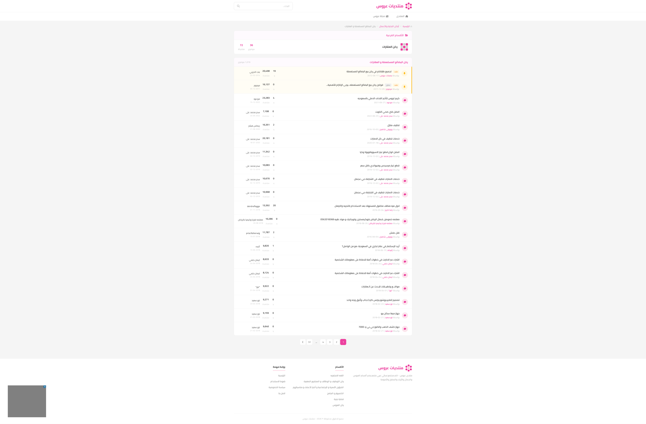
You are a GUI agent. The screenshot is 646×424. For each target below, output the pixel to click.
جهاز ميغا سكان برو (390, 313)
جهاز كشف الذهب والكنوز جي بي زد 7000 (379, 327)
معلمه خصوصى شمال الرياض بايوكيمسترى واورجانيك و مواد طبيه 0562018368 (360, 219)
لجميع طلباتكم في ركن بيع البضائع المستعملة (369, 71)
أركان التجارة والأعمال (389, 26)
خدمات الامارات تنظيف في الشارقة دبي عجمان (377, 179)
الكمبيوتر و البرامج (335, 393)
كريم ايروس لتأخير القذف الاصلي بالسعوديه (379, 98)
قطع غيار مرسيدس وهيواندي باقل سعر (380, 165)
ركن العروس (338, 405)
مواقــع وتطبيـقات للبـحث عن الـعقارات (380, 286)
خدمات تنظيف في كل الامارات (385, 138)
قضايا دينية (339, 399)
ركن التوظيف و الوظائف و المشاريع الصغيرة (324, 381)
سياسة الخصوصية (277, 387)
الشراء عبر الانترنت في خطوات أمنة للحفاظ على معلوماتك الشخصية (367, 259)
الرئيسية (406, 26)
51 (309, 342)
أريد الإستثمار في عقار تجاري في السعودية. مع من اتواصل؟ (371, 246)
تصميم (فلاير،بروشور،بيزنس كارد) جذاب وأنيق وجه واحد (373, 300)
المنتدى (400, 16)
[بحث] (236, 6)
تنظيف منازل (393, 125)
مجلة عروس (379, 16)
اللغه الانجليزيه (337, 375)
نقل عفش (394, 233)
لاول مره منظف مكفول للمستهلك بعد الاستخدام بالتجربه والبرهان (367, 206)
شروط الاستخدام (278, 381)
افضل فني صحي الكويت (387, 112)
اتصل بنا (281, 393)
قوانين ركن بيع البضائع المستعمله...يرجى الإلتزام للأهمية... (354, 85)
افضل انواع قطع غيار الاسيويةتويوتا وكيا (380, 152)
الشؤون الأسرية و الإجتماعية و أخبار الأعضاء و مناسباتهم (318, 387)
